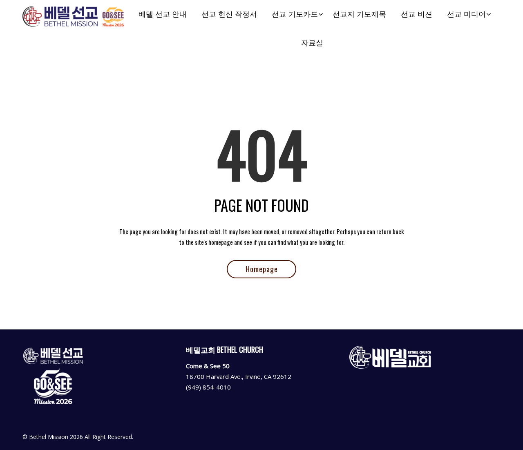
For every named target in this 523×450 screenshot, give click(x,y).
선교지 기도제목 (359, 14)
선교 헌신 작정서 (229, 14)
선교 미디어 (466, 14)
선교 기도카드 (295, 14)
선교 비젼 (416, 14)
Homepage (262, 269)
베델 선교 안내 (163, 14)
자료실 (312, 43)
